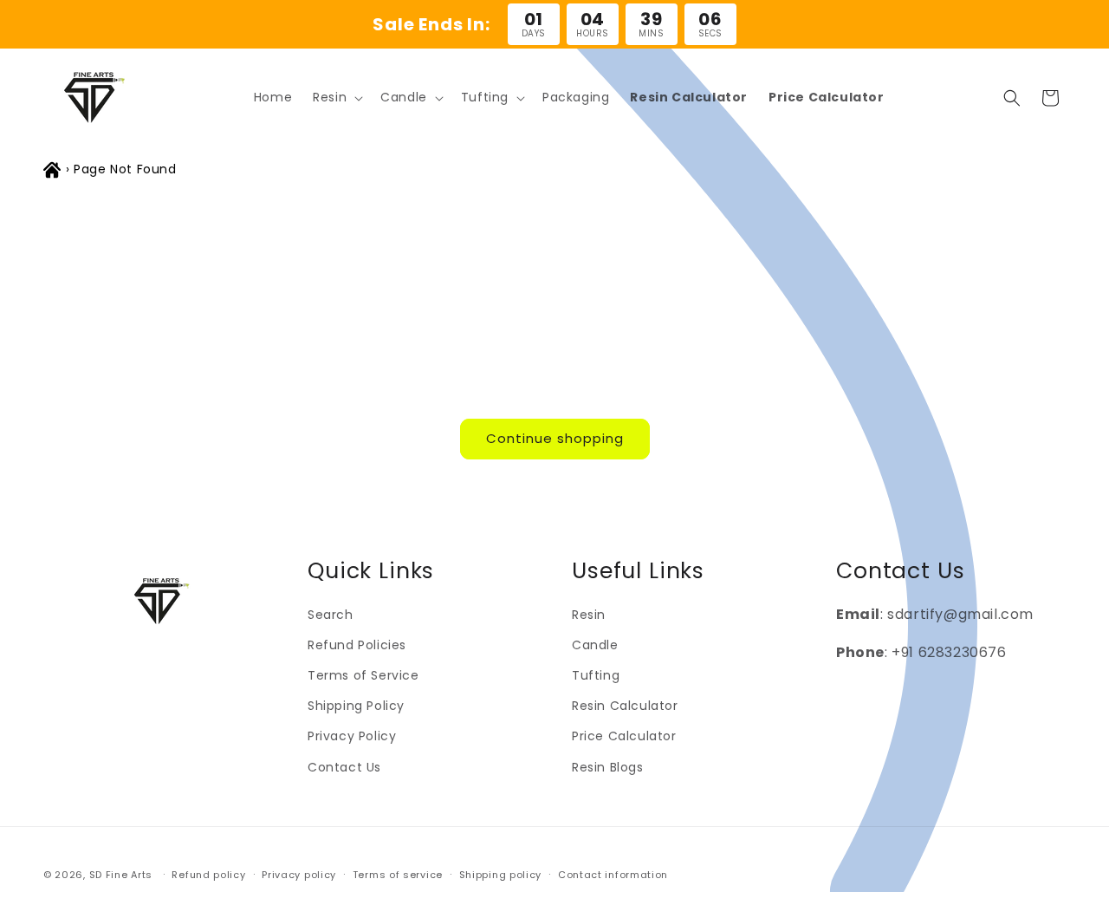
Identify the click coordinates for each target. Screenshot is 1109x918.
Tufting (595, 675)
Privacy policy (299, 875)
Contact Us (344, 767)
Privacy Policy (352, 736)
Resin (589, 614)
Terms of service (398, 875)
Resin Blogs (608, 767)
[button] (336, 97)
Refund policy (208, 875)
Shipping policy (500, 875)
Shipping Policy (356, 705)
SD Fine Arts (120, 875)
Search (330, 614)
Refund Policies (357, 645)
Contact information (613, 875)
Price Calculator (624, 736)
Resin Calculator (625, 705)
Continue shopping (555, 438)
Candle (595, 645)
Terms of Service (363, 675)
